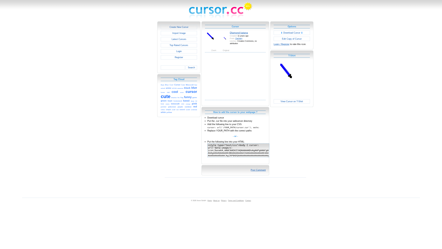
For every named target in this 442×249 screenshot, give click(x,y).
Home (210, 200)
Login (179, 51)
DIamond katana (239, 32)
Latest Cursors (179, 39)
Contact (248, 200)
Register (179, 57)
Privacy (224, 200)
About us (216, 200)
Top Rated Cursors (179, 45)
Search (191, 67)
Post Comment (258, 170)
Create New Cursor (179, 27)
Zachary (238, 38)
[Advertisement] (142, 73)
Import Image (179, 33)
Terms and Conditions (236, 200)
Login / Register (281, 44)
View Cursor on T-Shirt (292, 101)
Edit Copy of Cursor (292, 39)
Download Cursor (292, 32)
